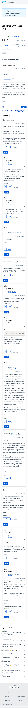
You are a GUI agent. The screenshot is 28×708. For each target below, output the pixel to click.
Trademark (7, 700)
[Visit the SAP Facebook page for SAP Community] (10, 687)
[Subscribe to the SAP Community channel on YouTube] (15, 687)
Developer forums (10, 13)
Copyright (7, 696)
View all (3, 680)
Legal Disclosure (21, 696)
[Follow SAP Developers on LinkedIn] (18, 687)
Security (4, 53)
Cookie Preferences (7, 704)
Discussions (5, 5)
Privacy (7, 692)
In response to (12, 292)
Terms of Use (21, 692)
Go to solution (14, 36)
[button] (8, 48)
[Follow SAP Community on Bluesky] (12, 687)
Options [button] (25, 32)
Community (11, 2)
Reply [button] (23, 107)
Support (21, 700)
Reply (5, 152)
